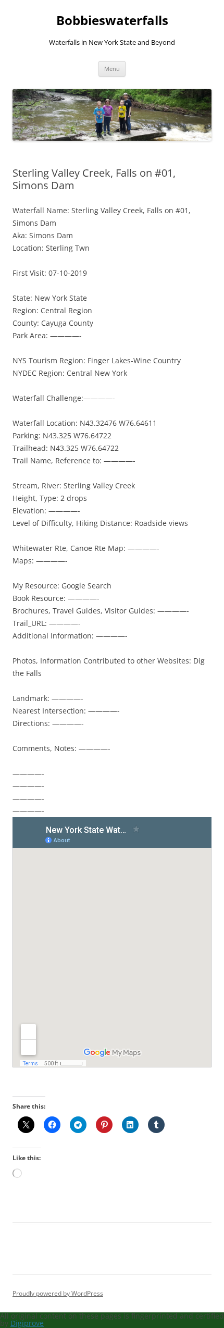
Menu (112, 68)
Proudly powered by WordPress (58, 1293)
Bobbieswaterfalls (112, 21)
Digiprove (27, 1323)
